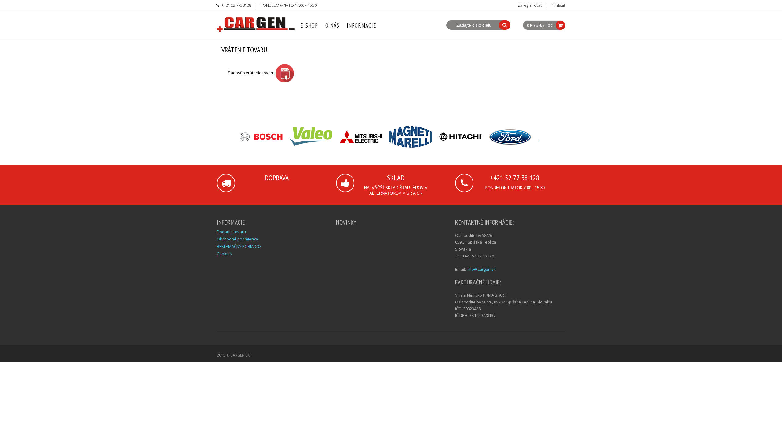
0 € (550, 25)
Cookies (224, 253)
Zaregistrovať (530, 5)
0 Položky (535, 25)
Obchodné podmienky (237, 239)
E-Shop (309, 25)
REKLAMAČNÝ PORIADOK (239, 246)
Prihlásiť (558, 5)
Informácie (361, 25)
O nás (332, 25)
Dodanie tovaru (231, 231)
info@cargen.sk (481, 269)
